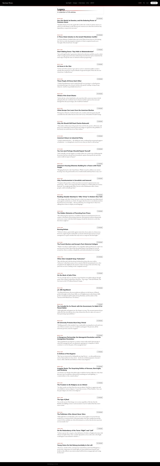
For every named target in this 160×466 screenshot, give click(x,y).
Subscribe (154, 3)
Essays (75, 3)
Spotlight (68, 3)
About (92, 3)
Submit (140, 2)
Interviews (82, 3)
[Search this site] (144, 3)
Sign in (147, 3)
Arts (87, 3)
